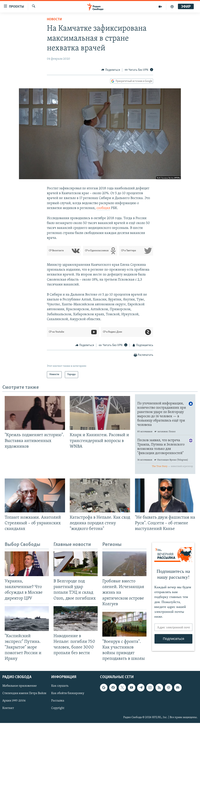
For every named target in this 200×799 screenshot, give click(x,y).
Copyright (57, 708)
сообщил (103, 208)
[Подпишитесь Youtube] (131, 687)
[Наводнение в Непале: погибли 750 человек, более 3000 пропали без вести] (76, 618)
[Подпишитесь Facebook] (113, 687)
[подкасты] (172, 7)
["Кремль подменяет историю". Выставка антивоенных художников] (35, 413)
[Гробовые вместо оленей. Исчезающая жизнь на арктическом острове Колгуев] (124, 563)
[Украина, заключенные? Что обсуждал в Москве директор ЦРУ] (27, 563)
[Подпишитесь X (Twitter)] (122, 687)
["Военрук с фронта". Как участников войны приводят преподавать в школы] (124, 624)
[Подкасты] (168, 687)
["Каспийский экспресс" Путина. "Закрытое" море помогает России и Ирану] (27, 618)
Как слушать (59, 686)
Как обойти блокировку (67, 693)
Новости (54, 19)
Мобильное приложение (19, 686)
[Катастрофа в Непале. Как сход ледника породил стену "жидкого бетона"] (100, 495)
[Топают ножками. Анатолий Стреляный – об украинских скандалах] (35, 495)
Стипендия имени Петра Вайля (24, 693)
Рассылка (57, 700)
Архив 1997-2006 (14, 700)
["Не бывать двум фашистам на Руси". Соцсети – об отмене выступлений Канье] (165, 495)
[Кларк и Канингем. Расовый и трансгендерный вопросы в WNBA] (100, 413)
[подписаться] (177, 687)
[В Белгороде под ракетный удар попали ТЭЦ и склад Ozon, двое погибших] (76, 563)
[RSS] (159, 687)
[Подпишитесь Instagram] (150, 687)
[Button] (110, 70)
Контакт (8, 708)
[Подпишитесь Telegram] (141, 687)
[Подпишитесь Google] (103, 687)
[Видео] (160, 7)
